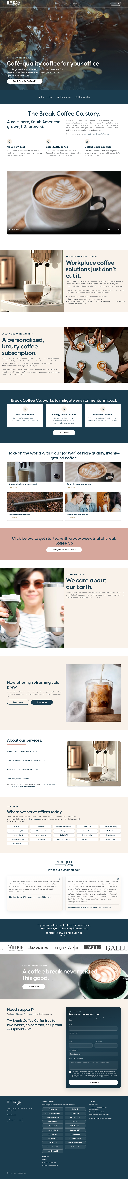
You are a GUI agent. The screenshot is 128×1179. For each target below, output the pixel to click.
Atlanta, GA (18, 827)
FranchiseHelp (11, 1115)
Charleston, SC (18, 831)
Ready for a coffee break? (24, 81)
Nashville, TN (64, 835)
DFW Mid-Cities (110, 831)
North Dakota (110, 835)
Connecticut (87, 831)
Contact (116, 4)
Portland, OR (41, 839)
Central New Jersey (110, 827)
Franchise (58, 4)
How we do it (84, 97)
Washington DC (18, 843)
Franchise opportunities (50, 1165)
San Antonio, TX (87, 839)
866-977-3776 (93, 1104)
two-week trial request (31, 819)
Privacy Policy (105, 1077)
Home (44, 1160)
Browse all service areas (25, 787)
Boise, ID (41, 827)
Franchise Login (15, 1120)
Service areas (71, 4)
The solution (65, 97)
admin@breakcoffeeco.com (21, 1014)
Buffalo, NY (87, 827)
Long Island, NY (41, 835)
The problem (46, 97)
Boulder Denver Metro (64, 827)
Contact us (42, 702)
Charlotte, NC (41, 831)
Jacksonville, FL (18, 835)
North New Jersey (18, 839)
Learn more (18, 702)
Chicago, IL (64, 831)
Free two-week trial (49, 1162)
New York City (87, 835)
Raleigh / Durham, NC (64, 839)
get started (64, 433)
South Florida (110, 839)
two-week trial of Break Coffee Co (96, 134)
